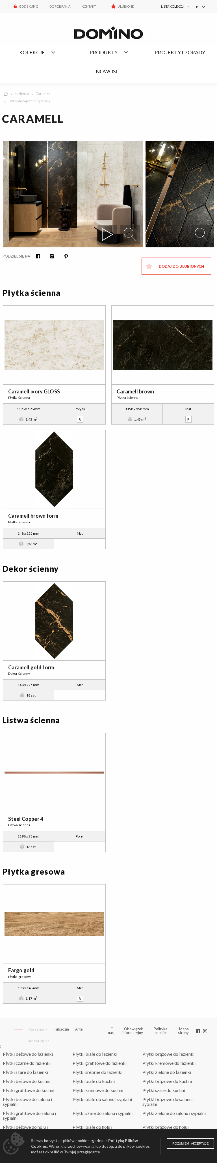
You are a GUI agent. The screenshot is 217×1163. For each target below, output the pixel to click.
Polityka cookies (160, 1031)
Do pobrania (60, 6)
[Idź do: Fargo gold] (54, 923)
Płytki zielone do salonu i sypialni (174, 1113)
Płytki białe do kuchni (94, 1081)
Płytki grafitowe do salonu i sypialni (29, 1115)
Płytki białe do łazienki (95, 1054)
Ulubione (125, 6)
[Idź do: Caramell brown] (163, 345)
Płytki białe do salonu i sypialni (102, 1099)
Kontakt (89, 6)
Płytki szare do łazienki (25, 1072)
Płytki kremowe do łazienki (169, 1063)
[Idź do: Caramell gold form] (54, 621)
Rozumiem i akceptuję (190, 1143)
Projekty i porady (180, 52)
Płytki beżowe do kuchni (26, 1081)
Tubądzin (61, 1029)
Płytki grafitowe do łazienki (100, 1063)
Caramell (43, 93)
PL (197, 6)
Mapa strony (183, 1031)
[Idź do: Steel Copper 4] (54, 772)
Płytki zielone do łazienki (166, 1072)
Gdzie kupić (28, 6)
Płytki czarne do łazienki (27, 1063)
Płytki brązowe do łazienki (168, 1054)
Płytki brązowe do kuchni (167, 1081)
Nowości (108, 71)
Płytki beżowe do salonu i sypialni (27, 1101)
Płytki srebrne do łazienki (97, 1072)
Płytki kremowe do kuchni (98, 1090)
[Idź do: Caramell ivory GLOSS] (54, 345)
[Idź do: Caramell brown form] (54, 469)
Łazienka (21, 93)
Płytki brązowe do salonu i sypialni (168, 1101)
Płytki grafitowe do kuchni (28, 1090)
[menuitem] (168, 6)
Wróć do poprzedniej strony (30, 101)
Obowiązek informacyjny (132, 1031)
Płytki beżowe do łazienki (28, 1054)
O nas (111, 1031)
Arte (79, 1029)
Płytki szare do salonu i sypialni (103, 1113)
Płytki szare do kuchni (163, 1090)
